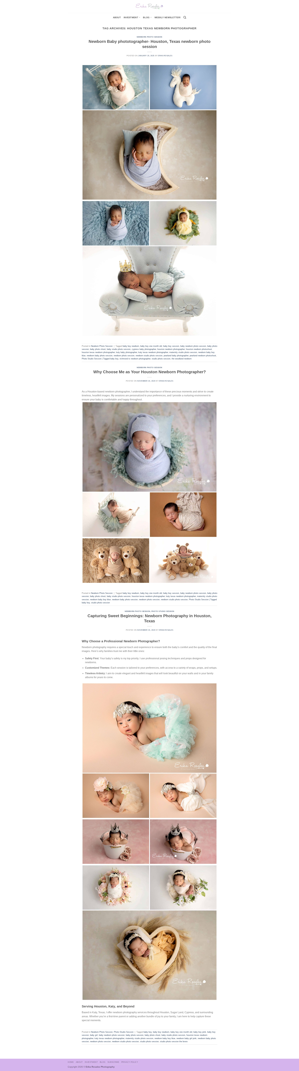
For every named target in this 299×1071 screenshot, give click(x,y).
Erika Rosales (165, 56)
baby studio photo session (119, 349)
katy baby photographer (126, 352)
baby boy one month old (151, 346)
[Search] (184, 17)
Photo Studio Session (162, 611)
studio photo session (161, 359)
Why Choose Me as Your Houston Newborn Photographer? (149, 372)
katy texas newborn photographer (153, 352)
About (117, 17)
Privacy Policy (129, 1062)
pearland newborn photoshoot (203, 355)
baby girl (94, 1035)
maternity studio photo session (183, 352)
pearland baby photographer (176, 355)
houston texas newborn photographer (98, 352)
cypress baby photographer (144, 349)
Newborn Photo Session (149, 37)
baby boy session (171, 346)
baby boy (148, 1032)
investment (131, 17)
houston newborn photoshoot (199, 349)
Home (71, 1062)
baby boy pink (199, 1032)
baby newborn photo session (193, 346)
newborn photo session (124, 355)
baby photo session (134, 1035)
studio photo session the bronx (174, 1041)
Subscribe (113, 1062)
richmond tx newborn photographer (135, 359)
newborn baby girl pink (186, 1038)
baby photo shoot (98, 349)
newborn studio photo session (149, 355)
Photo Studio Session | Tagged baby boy (100, 359)
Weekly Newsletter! (167, 17)
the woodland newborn (182, 359)
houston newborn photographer (171, 349)
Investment (91, 1062)
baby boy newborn (131, 346)
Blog (146, 17)
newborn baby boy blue (100, 599)
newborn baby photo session (99, 355)
